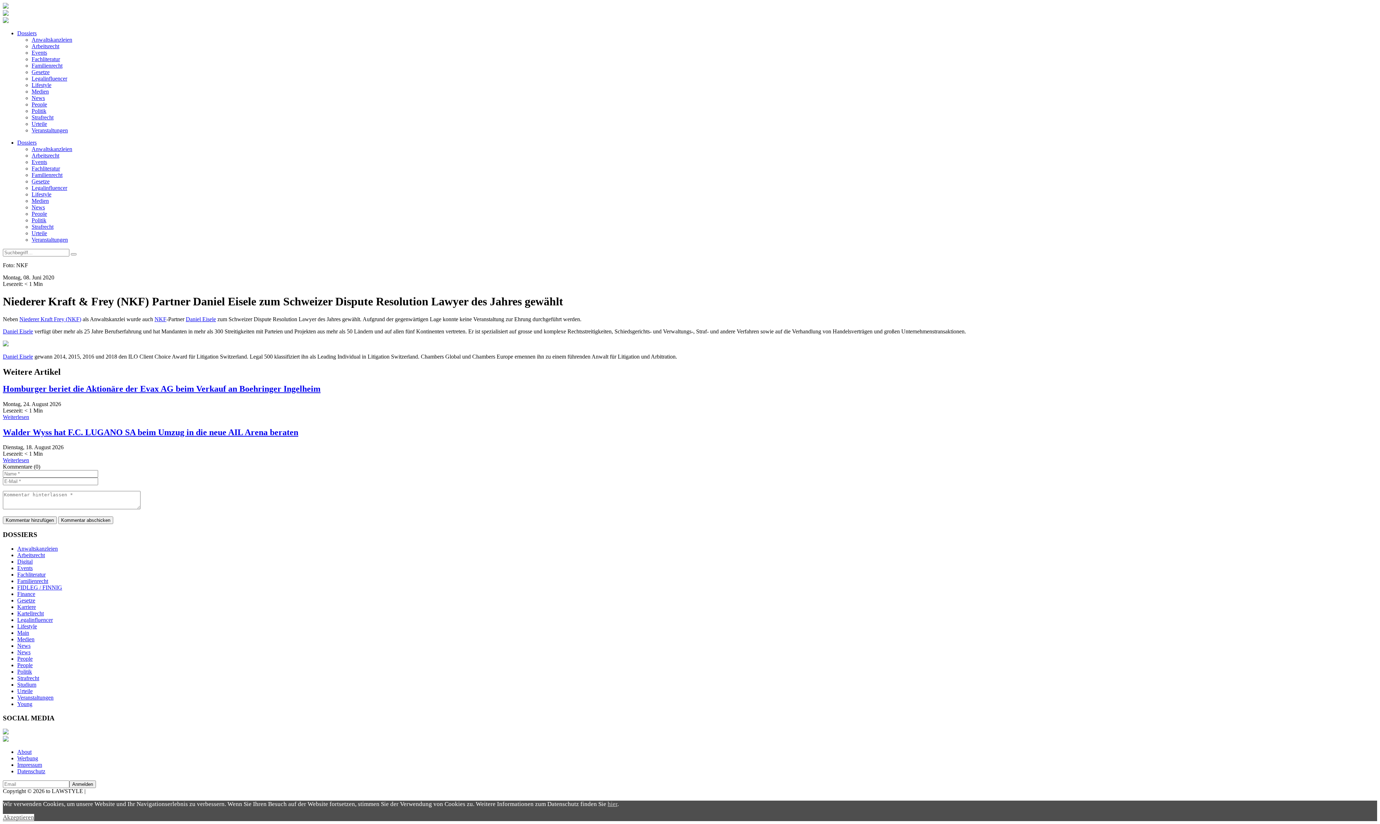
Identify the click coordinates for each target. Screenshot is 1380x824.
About (24, 752)
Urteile (39, 124)
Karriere (26, 607)
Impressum (29, 765)
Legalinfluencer (49, 79)
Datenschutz (31, 771)
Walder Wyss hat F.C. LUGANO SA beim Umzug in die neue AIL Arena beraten (150, 432)
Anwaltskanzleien (52, 40)
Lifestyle (41, 85)
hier (612, 804)
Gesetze (41, 72)
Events (39, 53)
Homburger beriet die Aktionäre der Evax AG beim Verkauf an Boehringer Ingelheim (162, 388)
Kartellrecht (30, 613)
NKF (160, 319)
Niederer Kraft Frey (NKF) (50, 319)
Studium (26, 685)
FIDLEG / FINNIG (39, 587)
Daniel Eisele (201, 319)
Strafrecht (43, 117)
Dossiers (27, 33)
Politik (39, 111)
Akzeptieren (18, 817)
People (39, 104)
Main (23, 633)
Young (24, 704)
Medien (40, 91)
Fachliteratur (46, 59)
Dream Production (108, 791)
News (38, 98)
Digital (25, 562)
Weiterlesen (16, 417)
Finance (26, 594)
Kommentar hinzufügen (30, 520)
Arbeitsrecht (45, 46)
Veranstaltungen (50, 130)
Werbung (27, 758)
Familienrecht (47, 66)
